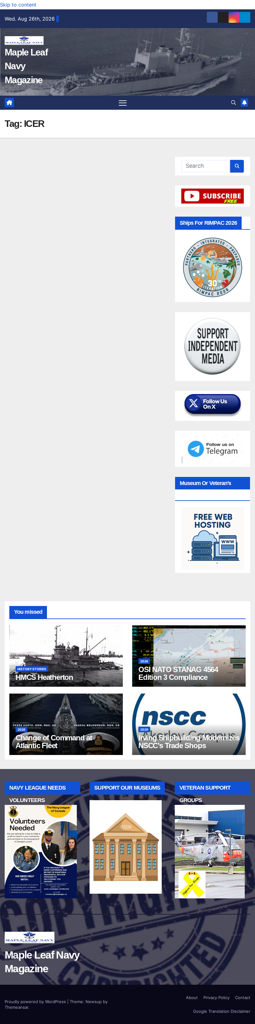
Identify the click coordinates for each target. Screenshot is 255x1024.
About (192, 997)
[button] (233, 102)
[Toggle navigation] (122, 103)
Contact (242, 997)
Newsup (94, 1001)
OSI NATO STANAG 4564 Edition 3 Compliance (178, 673)
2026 (144, 661)
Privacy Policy (216, 997)
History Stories (31, 669)
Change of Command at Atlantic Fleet (54, 741)
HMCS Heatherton (44, 677)
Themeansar (16, 1007)
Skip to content (18, 5)
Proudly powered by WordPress (36, 1001)
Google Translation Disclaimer (221, 1011)
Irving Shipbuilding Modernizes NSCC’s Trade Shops (188, 741)
